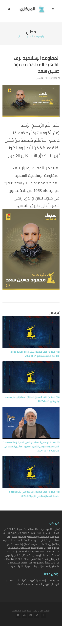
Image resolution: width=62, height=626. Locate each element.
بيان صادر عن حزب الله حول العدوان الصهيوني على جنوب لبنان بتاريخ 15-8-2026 (32, 399)
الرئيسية (40, 36)
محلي (20, 36)
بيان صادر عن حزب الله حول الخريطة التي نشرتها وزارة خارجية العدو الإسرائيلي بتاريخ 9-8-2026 (34, 494)
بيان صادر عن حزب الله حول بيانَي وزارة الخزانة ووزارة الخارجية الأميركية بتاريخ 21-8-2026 (35, 354)
